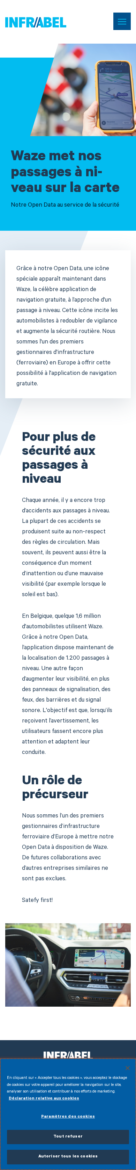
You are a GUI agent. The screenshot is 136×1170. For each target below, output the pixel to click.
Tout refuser (68, 1137)
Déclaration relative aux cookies (44, 1099)
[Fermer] (127, 1068)
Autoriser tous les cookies (68, 1157)
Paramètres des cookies (68, 1117)
